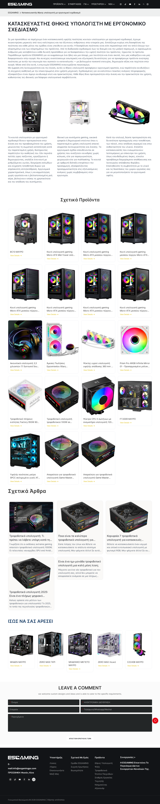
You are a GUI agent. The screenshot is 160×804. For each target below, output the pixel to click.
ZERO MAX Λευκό (107, 662)
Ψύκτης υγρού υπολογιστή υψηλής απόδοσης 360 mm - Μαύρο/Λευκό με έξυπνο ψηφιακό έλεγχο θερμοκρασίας (97, 365)
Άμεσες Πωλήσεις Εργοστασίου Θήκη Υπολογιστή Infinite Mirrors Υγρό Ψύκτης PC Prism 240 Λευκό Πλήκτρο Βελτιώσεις (60, 365)
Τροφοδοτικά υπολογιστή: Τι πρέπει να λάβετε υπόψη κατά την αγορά (30, 538)
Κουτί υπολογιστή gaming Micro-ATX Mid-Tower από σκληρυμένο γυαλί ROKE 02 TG (61, 254)
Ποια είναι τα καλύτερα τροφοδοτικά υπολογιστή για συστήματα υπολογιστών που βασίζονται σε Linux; (76, 538)
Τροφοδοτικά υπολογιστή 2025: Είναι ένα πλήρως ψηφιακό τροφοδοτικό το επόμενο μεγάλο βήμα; (29, 594)
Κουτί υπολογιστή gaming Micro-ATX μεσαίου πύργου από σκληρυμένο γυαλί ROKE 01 (98, 254)
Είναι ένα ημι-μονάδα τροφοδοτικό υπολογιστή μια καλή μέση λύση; (79, 563)
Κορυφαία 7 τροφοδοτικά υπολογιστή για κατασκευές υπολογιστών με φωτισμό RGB (125, 538)
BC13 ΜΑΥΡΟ (16, 252)
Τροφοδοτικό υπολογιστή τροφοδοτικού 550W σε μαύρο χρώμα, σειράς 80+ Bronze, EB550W (60, 421)
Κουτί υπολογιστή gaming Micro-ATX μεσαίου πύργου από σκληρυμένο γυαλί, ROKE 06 (97, 309)
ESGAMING (13, 12)
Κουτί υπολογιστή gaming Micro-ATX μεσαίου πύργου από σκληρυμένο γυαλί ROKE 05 (61, 309)
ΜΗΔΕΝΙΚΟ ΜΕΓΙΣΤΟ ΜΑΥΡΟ (79, 663)
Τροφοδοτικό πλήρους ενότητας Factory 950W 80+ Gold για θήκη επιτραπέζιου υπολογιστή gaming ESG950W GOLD (24, 421)
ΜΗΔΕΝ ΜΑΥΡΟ (18, 662)
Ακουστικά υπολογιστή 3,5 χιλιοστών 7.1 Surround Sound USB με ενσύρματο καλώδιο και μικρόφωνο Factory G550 (25, 365)
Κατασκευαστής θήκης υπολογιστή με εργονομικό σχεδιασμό (51, 12)
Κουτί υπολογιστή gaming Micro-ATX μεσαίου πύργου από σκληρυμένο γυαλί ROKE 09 (135, 309)
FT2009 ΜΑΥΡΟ (128, 419)
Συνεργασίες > (127, 757)
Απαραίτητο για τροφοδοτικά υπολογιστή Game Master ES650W (61, 476)
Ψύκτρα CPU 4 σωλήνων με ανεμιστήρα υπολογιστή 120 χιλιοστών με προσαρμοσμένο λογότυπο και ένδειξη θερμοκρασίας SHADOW (97, 421)
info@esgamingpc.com (24, 768)
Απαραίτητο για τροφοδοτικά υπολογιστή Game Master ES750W (97, 476)
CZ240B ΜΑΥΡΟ (135, 662)
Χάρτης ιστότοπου (56, 800)
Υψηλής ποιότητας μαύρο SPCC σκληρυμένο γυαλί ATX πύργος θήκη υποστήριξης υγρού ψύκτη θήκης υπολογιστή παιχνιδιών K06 (25, 476)
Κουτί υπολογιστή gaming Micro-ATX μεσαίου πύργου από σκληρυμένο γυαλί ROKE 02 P (25, 309)
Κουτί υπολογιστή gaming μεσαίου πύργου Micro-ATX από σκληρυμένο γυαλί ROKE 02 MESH (135, 254)
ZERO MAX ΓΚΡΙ (47, 662)
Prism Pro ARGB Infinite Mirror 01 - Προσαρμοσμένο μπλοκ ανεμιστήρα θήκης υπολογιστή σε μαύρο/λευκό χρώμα (135, 365)
